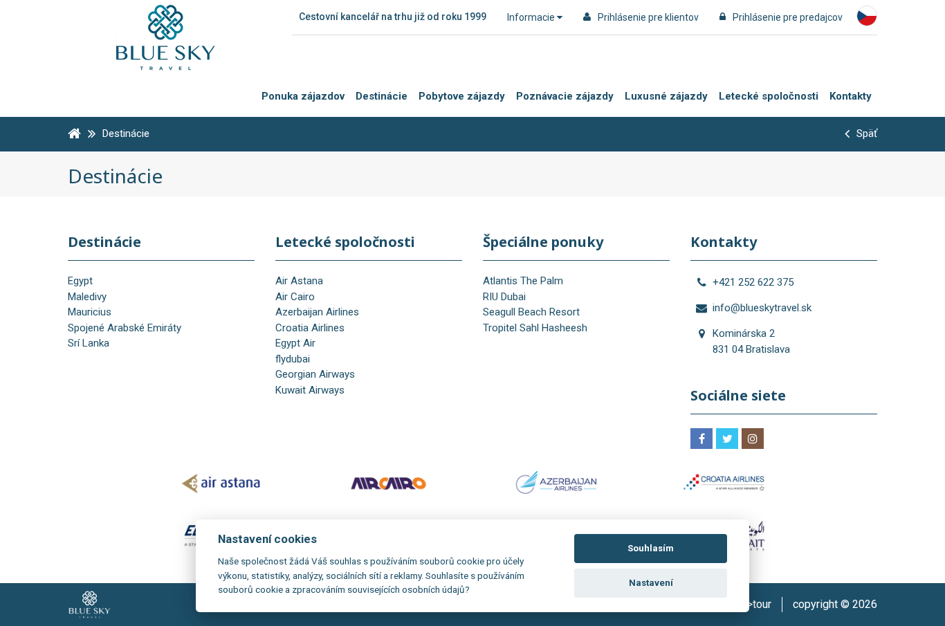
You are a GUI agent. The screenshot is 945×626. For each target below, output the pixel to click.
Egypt (80, 281)
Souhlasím (650, 548)
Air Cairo (295, 297)
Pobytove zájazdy (462, 96)
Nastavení (651, 583)
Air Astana (299, 281)
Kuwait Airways (310, 390)
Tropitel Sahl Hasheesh (535, 328)
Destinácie (381, 96)
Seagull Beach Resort (531, 312)
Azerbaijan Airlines (317, 312)
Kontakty (850, 96)
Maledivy (87, 297)
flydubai (292, 359)
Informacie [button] (532, 17)
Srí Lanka (88, 343)
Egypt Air (295, 343)
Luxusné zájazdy (666, 96)
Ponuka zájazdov (303, 96)
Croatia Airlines (310, 328)
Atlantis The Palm (523, 281)
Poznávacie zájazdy (565, 96)
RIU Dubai (504, 297)
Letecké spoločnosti (768, 96)
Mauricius (89, 312)
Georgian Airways (315, 374)
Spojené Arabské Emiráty (124, 328)
